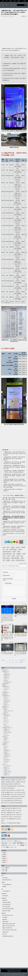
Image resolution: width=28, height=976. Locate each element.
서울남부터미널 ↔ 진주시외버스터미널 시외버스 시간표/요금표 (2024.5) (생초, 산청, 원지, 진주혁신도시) (14, 453)
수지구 (4, 555)
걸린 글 (21, 563)
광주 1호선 (7, 759)
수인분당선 (7, 755)
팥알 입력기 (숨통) (6, 910)
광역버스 (6, 767)
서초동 (24, 553)
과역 (26, 845)
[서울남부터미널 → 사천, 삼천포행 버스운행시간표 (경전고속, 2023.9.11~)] (14, 338)
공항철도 (6, 753)
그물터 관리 (6, 695)
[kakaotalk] (14, 543)
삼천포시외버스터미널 (7, 553)
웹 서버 (6, 697)
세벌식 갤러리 (5, 921)
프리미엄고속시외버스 (20, 560)
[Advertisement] (14, 32)
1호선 (6, 746)
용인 (22, 555)
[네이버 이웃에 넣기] (6, 830)
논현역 (9, 845)
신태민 (18, 845)
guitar (19, 841)
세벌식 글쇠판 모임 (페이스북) (8, 923)
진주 (4, 560)
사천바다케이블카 (13, 549)
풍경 (5, 739)
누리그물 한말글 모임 (6, 884)
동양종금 (22, 845)
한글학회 (4, 886)
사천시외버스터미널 (7, 551)
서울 (14, 553)
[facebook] (6, 836)
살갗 (5, 691)
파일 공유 (6, 726)
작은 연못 (4, 934)
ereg (15, 847)
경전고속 (18, 547)
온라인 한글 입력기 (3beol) (7, 908)
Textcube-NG (5, 895)
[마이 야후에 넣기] (9, 830)
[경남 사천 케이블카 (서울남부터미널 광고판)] (14, 423)
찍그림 (5, 736)
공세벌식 (6, 675)
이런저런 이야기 (7, 727)
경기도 (8, 547)
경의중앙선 (7, 750)
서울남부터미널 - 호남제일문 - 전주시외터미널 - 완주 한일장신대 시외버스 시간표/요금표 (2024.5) (14, 458)
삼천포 (18, 551)
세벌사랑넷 (4, 919)
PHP (5, 703)
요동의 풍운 (4, 877)
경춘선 (6, 752)
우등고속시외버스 (6, 558)
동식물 (6, 738)
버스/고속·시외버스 (4, 16)
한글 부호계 (6, 683)
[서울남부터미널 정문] (14, 146)
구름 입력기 (4, 900)
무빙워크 (10, 843)
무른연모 (6, 714)
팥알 (26, 16)
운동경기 (6, 730)
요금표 (18, 555)
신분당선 (6, 756)
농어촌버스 (7, 773)
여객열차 (5, 743)
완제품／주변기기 (8, 710)
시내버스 (6, 770)
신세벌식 (6, 677)
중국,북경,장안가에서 (6, 879)
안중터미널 (3, 841)
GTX (5, 758)
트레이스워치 (4, 843)
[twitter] (2, 836)
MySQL (6, 704)
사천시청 (14, 551)
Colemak (11, 847)
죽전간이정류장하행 (15, 558)
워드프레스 (6, 692)
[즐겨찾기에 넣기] (12, 830)
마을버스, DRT (8, 771)
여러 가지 (6, 741)
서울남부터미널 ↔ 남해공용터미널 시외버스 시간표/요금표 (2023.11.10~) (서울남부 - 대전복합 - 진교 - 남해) (14, 467)
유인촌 (14, 843)
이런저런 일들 (7, 732)
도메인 (6, 698)
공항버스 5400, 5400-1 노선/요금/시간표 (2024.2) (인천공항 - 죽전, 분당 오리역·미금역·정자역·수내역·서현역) (14, 486)
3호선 (5, 747)
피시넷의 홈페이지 (6, 891)
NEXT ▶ (21, 662)
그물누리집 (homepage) (8, 578)
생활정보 (6, 729)
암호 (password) (6, 575)
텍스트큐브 (6, 686)
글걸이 (13, 970)
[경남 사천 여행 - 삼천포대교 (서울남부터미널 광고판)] (14, 129)
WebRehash (24, 973)
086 (25, 843)
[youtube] (9, 836)
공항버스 (6, 768)
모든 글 (5, 669)
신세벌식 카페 (5, 932)
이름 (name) (5, 572)
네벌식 (6, 680)
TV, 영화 (6, 735)
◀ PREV (3, 660)
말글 (4, 685)
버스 (5, 495)
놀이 (5, 717)
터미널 (12, 560)
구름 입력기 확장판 (6, 902)
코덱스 (15, 841)
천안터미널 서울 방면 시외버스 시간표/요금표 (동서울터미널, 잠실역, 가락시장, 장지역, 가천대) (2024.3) (14, 481)
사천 (7, 549)
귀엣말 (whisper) (8, 583)
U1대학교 (14, 845)
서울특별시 (19, 553)
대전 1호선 (7, 761)
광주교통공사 (20, 843)
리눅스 (6, 721)
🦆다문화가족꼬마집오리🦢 (8, 936)
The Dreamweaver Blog (14, 973)
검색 (6, 845)
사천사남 (20, 549)
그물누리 (5, 706)
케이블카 (8, 560)
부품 (5, 709)
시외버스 (13, 555)
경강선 (6, 749)
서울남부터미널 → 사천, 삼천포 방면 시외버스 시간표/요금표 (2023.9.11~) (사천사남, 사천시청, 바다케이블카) (13, 12)
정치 (5, 733)
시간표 (8, 555)
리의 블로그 (4, 917)
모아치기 (6, 678)
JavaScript (7, 701)
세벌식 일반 (7, 674)
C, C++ (6, 723)
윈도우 (6, 720)
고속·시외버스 (10, 495)
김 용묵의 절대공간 (6, 904)
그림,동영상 (7, 715)
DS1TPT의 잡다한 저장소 (7, 915)
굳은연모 (5, 707)
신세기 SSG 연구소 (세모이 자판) (9, 929)
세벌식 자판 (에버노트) (7, 927)
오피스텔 (3, 847)
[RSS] (2, 830)
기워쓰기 (6, 688)
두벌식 (6, 672)
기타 (5, 762)
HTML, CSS (7, 700)
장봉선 (7, 847)
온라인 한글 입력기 (6, 906)
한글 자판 (6, 671)
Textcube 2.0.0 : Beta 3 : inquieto (14, 971)
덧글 (25, 563)
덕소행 (2, 845)
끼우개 (6, 689)
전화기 (6, 712)
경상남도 (13, 547)
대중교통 (23, 547)
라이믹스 (5, 694)
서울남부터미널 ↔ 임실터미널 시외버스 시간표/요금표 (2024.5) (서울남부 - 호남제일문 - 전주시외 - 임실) (14, 476)
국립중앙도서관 (10, 841)
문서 (5, 718)
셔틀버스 (6, 774)
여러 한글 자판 (8, 681)
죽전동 (22, 558)
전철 (5, 744)
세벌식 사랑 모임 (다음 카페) (8, 925)
